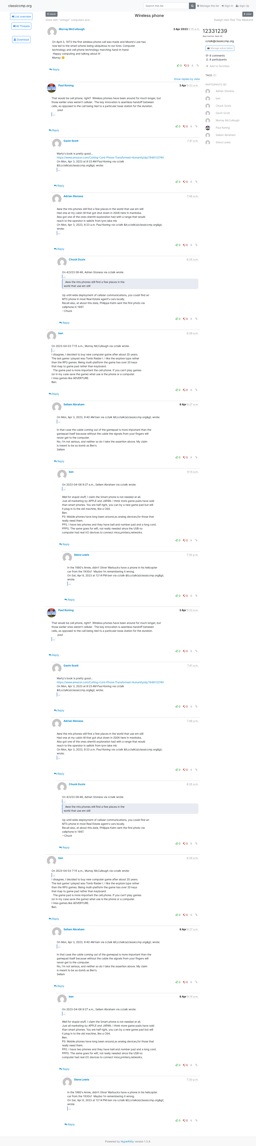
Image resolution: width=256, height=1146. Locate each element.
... (54, 114)
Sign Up (244, 5)
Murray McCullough (72, 29)
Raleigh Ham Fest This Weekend (233, 19)
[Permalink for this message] (198, 65)
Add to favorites (219, 66)
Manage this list (209, 5)
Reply (56, 69)
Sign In (228, 5)
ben (60, 333)
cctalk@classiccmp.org (219, 41)
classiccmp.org (20, 6)
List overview (22, 16)
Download (22, 39)
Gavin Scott (71, 140)
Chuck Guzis (77, 259)
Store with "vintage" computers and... (69, 19)
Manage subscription (221, 48)
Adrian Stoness (73, 196)
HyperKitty (127, 1141)
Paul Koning (66, 85)
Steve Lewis (81, 554)
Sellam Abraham (74, 404)
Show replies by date (187, 79)
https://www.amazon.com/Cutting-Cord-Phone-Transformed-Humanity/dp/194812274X (110, 157)
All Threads (22, 26)
